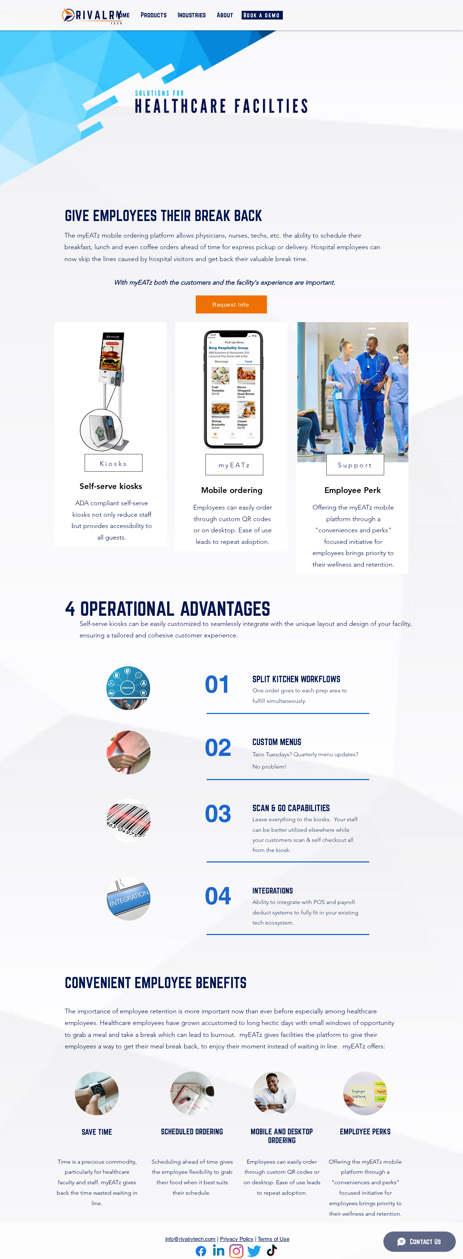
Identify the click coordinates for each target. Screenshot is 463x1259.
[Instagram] (236, 1251)
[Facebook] (201, 1251)
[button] (153, 14)
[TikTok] (272, 1251)
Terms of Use (273, 1239)
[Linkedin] (219, 1251)
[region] (110, 434)
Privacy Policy (237, 1239)
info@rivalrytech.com (190, 1239)
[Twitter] (254, 1251)
